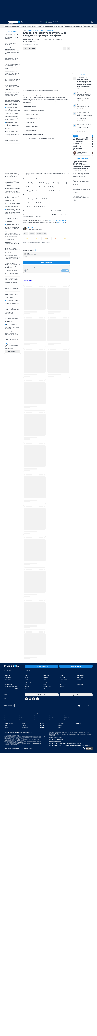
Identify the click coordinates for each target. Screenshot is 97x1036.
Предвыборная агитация (10, 385)
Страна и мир (79, 376)
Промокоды (67, 19)
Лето (44, 378)
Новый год (32, 233)
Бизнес (27, 374)
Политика (62, 376)
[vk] (30, 397)
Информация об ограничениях (55, 436)
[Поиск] (85, 22)
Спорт (77, 371)
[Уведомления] (88, 22)
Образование (46, 387)
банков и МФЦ (61, 222)
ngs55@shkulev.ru (20, 441)
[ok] (37, 397)
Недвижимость (8, 19)
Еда (26, 383)
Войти (28, 271)
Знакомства (17, 19)
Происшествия (63, 378)
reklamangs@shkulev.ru (54, 432)
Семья (61, 387)
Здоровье (27, 387)
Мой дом (45, 381)
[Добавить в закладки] (64, 48)
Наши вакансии (8, 381)
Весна (26, 376)
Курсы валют (55, 19)
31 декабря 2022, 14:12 (28, 44)
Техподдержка (8, 383)
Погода (23, 19)
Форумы (28, 19)
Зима (44, 371)
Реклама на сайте (8, 371)
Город (26, 378)
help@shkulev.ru (14, 443)
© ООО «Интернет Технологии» (27, 447)
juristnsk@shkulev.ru (37, 442)
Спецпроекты (79, 383)
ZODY (61, 19)
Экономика (79, 381)
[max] (33, 397)
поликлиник (62, 220)
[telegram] (26, 397)
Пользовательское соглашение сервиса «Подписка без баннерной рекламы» (65, 442)
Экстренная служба (41, 233)
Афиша (43, 19)
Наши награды (8, 378)
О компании (7, 376)
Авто (26, 371)
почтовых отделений (29, 224)
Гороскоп (48, 19)
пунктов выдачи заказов (44, 224)
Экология (78, 378)
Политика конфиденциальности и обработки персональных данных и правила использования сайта (69, 444)
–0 (68, 259)
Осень (61, 374)
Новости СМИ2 (27, 280)
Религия (62, 385)
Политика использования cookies (56, 438)
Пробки (49, 22)
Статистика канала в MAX (11, 387)
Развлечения (63, 383)
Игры (72, 19)
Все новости (12, 31)
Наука (44, 383)
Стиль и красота (80, 374)
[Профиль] (91, 22)
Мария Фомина (32, 227)
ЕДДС (25, 233)
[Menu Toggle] (5, 22)
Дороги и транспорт (30, 381)
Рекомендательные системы (55, 440)
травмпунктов (53, 220)
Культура (45, 376)
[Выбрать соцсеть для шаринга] (68, 48)
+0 (64, 259)
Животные (27, 385)
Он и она (62, 371)
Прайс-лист (7, 374)
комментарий (30, 48)
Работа (61, 381)
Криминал (46, 374)
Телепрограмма (36, 19)
